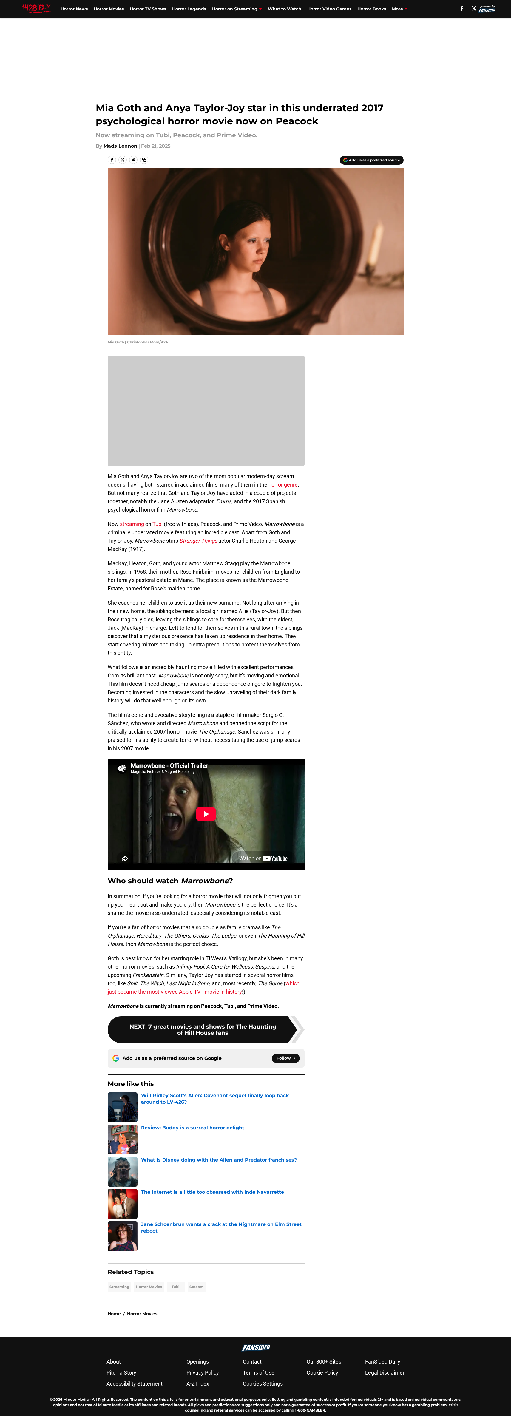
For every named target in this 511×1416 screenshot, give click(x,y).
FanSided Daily (382, 1361)
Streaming (119, 1286)
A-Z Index (197, 1384)
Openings (197, 1361)
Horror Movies (109, 9)
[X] (474, 8)
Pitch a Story (121, 1372)
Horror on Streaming (234, 9)
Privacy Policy (202, 1372)
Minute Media (76, 1399)
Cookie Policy (322, 1372)
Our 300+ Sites (324, 1361)
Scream (196, 1286)
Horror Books (371, 9)
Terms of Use (258, 1372)
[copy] (144, 160)
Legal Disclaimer (385, 1372)
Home (114, 1313)
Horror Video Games (329, 9)
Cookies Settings (263, 1384)
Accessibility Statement (134, 1384)
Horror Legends (189, 9)
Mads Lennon (120, 146)
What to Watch (284, 9)
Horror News (74, 9)
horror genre (283, 484)
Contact (252, 1361)
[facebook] (462, 8)
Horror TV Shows (148, 9)
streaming (132, 524)
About (113, 1361)
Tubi (157, 524)
